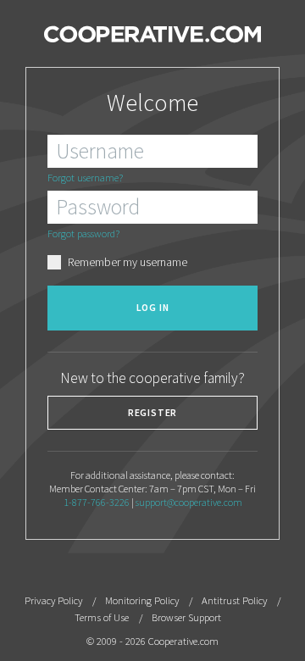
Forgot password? (83, 233)
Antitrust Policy (234, 600)
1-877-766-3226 (97, 502)
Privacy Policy (53, 600)
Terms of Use (102, 617)
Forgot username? (85, 177)
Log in (152, 307)
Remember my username (127, 262)
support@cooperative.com (189, 502)
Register (153, 412)
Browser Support (186, 617)
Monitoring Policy (142, 600)
